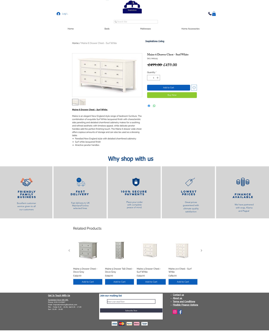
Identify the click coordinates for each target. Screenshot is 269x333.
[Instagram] (175, 312)
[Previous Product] (69, 250)
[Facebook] (180, 312)
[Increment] (158, 77)
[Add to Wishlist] (194, 88)
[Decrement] (149, 77)
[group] (135, 260)
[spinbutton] (153, 77)
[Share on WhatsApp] (154, 105)
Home (75, 43)
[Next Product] (201, 250)
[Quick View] (87, 250)
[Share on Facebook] (149, 105)
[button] (214, 13)
